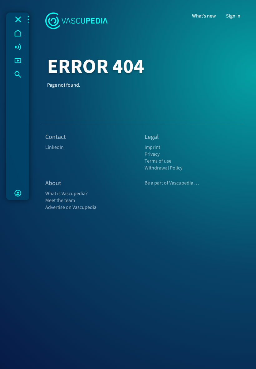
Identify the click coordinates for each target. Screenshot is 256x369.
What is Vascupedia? (66, 193)
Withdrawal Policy (163, 167)
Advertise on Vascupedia (70, 207)
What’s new (204, 16)
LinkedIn (54, 147)
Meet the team (60, 200)
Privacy (152, 154)
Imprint (152, 147)
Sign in (233, 16)
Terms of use (158, 161)
